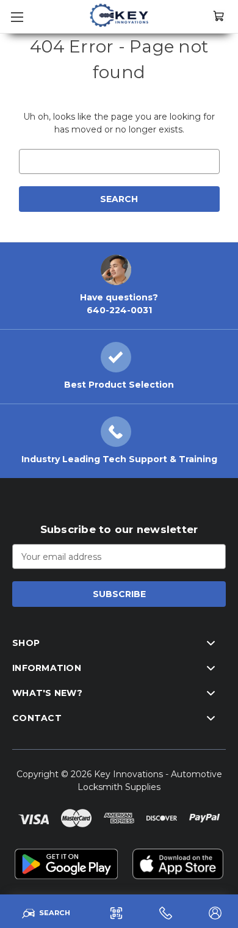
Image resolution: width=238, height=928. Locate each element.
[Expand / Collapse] (210, 643)
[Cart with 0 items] (219, 16)
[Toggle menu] (15, 15)
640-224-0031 (119, 310)
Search (54, 912)
